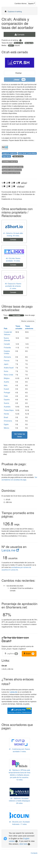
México (6, 428)
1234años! (14, 183)
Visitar (18, 72)
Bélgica (6, 378)
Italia (5, 385)
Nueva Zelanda (7, 339)
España (7, 399)
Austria (6, 382)
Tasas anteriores (29, 327)
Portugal (7, 392)
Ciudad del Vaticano (8, 333)
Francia (6, 360)
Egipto (6, 424)
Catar (6, 396)
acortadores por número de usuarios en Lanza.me (16, 568)
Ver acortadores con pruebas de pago (19, 478)
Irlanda (6, 414)
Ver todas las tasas (19, 435)
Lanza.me (9, 550)
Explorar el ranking (15, 11)
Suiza (6, 371)
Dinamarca (8, 421)
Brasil (6, 417)
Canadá (7, 344)
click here (24, 843)
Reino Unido (8, 374)
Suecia (6, 403)
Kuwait (6, 389)
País (6, 328)
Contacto (34, 853)
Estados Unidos (7, 352)
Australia (7, 406)
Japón (6, 364)
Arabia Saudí (9, 367)
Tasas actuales (19, 327)
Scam (29, 653)
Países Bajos (9, 410)
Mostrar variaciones (27, 321)
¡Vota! (19, 79)
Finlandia (7, 347)
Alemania (7, 357)
